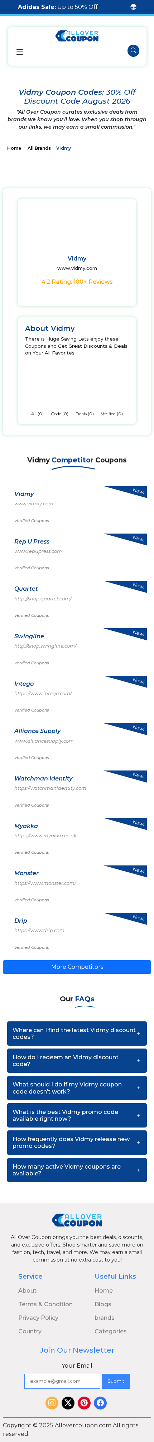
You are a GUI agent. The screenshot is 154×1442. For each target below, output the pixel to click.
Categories (111, 1331)
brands (105, 1317)
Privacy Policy (38, 1317)
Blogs (103, 1304)
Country (30, 1331)
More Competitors (77, 966)
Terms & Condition (45, 1304)
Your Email (77, 1365)
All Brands (39, 148)
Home (14, 148)
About (27, 1290)
